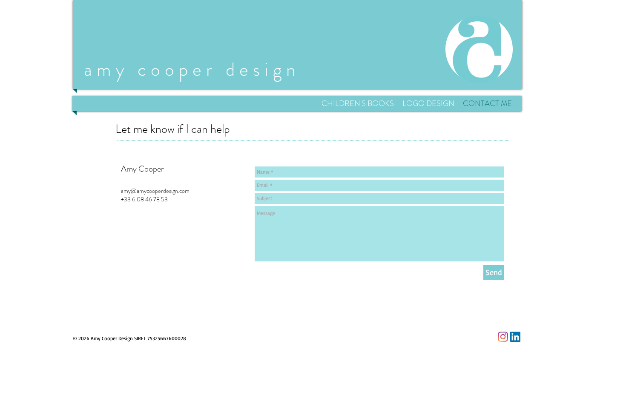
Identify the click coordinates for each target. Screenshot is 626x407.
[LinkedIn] (515, 337)
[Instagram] (503, 337)
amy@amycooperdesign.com (155, 190)
